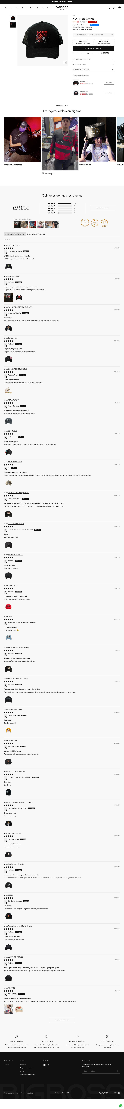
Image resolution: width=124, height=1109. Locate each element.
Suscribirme (117, 1071)
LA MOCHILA (12, 585)
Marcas (24, 8)
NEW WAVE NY (13, 400)
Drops (17, 8)
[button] (51, 203)
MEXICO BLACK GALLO (16, 771)
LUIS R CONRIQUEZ (15, 957)
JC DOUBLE (12, 431)
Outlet (48, 8)
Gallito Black (12, 740)
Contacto (23, 1064)
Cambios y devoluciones (27, 1074)
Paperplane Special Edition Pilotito (20, 926)
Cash (10, 616)
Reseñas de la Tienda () (36, 234)
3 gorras (87, 43)
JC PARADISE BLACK (16, 524)
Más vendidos (8, 8)
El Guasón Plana (14, 245)
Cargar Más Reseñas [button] (62, 1020)
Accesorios (40, 8)
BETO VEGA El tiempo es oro (18, 493)
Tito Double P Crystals (16, 864)
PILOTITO (11, 988)
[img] (21, 207)
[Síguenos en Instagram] (48, 1064)
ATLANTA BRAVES (15, 462)
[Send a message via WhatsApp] (120, 1105)
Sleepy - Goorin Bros (15, 709)
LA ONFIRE (83, 81)
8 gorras (108, 43)
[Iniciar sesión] (114, 8)
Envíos (22, 1071)
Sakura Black (12, 338)
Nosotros (6, 1064)
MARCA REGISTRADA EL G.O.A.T (20, 307)
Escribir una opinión (102, 208)
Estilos (32, 8)
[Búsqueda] (109, 8)
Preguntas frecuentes (26, 1068)
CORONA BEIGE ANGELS (17, 369)
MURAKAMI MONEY (15, 555)
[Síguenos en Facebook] (44, 1064)
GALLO (10, 895)
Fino (74, 15)
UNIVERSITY (84, 92)
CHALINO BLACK (14, 833)
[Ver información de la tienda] (112, 35)
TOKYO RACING (14, 276)
